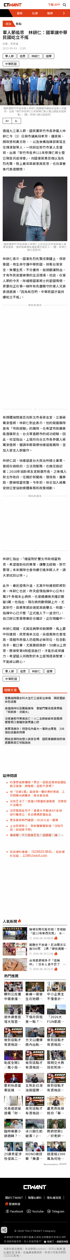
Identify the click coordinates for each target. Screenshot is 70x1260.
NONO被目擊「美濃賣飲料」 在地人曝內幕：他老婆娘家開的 (34, 1156)
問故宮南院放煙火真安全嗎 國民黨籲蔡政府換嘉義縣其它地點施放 (35, 741)
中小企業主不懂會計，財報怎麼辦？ (55, 996)
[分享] (4, 1230)
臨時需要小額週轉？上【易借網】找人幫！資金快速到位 (12, 1133)
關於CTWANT (14, 1197)
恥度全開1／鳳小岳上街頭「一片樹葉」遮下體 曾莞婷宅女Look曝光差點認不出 (13, 1064)
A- (16, 121)
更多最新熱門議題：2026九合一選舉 (34, 820)
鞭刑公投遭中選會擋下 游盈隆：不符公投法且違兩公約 (13, 996)
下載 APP (54, 4)
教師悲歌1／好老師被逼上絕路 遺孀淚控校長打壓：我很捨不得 (55, 1133)
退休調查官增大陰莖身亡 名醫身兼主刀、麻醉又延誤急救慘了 (12, 1019)
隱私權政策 (54, 1197)
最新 (20, 13)
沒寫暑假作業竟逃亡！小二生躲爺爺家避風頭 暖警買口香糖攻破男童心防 (35, 720)
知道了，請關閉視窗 (57, 1241)
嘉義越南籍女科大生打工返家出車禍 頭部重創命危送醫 (35, 700)
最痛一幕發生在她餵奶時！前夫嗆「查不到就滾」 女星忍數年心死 (34, 996)
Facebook (16, 1211)
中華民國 (11, 64)
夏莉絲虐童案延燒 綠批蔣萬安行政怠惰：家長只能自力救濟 (12, 1087)
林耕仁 (35, 56)
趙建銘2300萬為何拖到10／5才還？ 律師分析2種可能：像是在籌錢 (56, 1156)
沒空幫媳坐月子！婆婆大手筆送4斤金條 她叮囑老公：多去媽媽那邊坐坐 (37, 812)
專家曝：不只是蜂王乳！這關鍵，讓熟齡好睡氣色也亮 (35, 835)
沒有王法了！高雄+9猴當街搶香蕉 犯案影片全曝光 (38, 803)
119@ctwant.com (35, 855)
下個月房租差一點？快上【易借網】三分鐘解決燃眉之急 (34, 1019)
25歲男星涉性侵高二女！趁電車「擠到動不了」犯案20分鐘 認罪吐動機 (13, 1156)
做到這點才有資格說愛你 (12, 1042)
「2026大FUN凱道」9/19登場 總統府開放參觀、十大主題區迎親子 (56, 1019)
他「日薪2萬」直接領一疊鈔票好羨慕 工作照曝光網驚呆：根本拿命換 (37, 793)
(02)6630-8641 (42, 851)
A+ (7, 121)
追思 (22, 56)
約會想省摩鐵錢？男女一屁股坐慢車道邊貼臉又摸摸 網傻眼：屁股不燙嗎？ (38, 784)
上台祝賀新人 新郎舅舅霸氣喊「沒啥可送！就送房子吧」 (36, 827)
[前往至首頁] (13, 4)
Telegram (58, 1211)
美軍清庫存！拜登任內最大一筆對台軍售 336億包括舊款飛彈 (34, 730)
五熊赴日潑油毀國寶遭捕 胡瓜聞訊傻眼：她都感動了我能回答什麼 (34, 1087)
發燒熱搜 (14, 1203)
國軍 (49, 56)
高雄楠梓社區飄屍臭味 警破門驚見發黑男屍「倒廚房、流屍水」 (33, 710)
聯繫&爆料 (35, 1197)
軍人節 (9, 56)
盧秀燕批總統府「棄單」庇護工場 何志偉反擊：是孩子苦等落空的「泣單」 (55, 1110)
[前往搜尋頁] (64, 4)
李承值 (14, 43)
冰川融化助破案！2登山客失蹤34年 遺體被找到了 (34, 1133)
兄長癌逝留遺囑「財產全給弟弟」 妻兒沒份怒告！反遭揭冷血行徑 (13, 1110)
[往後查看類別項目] (61, 13)
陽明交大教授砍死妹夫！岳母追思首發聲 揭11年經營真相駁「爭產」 (56, 1064)
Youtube (38, 1211)
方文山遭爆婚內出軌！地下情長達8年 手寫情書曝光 (34, 1042)
